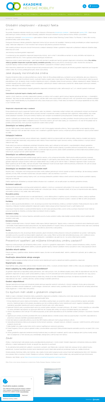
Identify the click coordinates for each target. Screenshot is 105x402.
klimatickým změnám (61, 32)
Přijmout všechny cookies (11, 395)
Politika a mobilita (30, 14)
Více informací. (24, 391)
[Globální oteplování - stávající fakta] (52, 376)
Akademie (18, 14)
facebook (95, 6)
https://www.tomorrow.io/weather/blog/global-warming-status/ (45, 357)
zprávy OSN (83, 32)
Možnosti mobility (74, 14)
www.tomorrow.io (27, 37)
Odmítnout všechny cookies (10, 398)
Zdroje (86, 14)
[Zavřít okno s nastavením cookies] (31, 379)
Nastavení (25, 395)
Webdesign (89, 399)
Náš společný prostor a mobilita (52, 14)
